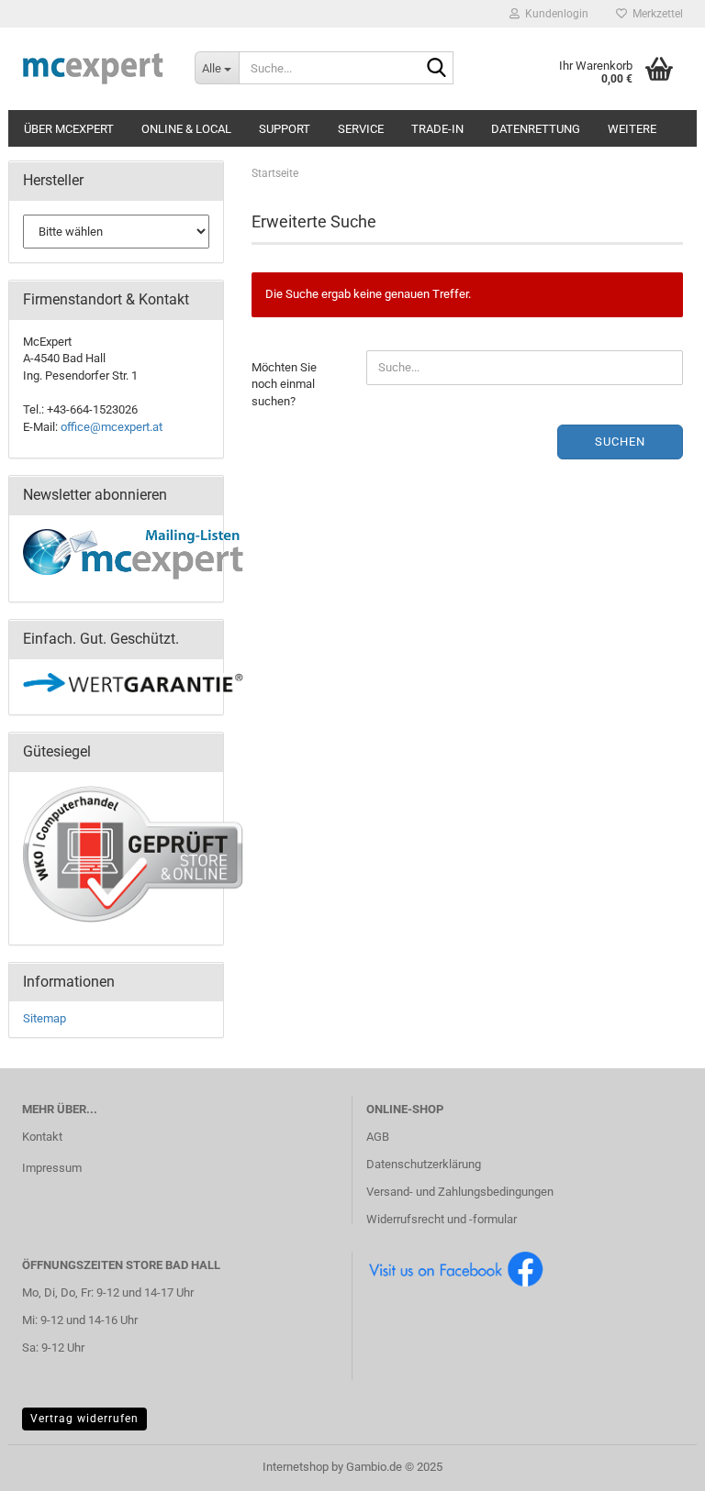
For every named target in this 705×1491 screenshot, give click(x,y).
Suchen (620, 441)
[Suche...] (436, 68)
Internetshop (296, 1467)
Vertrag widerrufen (84, 1418)
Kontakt (42, 1136)
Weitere (632, 129)
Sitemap (44, 1018)
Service (361, 129)
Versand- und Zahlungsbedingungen (460, 1191)
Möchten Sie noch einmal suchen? (284, 384)
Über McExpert (69, 129)
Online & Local (186, 129)
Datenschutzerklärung (423, 1164)
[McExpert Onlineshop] (94, 69)
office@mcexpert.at (111, 427)
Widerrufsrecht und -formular (441, 1219)
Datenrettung (535, 129)
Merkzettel (655, 13)
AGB (377, 1136)
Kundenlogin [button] (554, 13)
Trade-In (437, 129)
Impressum (52, 1168)
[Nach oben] (654, 1463)
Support (284, 129)
